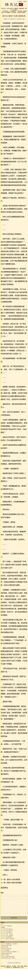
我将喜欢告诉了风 (17, 967)
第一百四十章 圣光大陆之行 (7, 929)
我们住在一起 (9, 967)
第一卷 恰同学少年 (12, 19)
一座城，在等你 (20, 966)
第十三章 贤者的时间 (5, 950)
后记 (2, 924)
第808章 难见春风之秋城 (6, 953)
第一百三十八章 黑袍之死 (6, 932)
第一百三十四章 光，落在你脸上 (8, 938)
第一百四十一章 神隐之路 (6, 925)
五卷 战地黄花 (7, 12)
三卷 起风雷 (19, 11)
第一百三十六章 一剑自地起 (7, 935)
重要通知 (3, 927)
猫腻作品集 (21, 8)
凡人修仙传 (15, 9)
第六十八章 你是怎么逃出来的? (7, 956)
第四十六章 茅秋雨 (13, 879)
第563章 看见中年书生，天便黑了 (8, 958)
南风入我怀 (3, 966)
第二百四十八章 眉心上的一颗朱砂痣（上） (10, 951)
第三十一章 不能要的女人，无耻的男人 (9, 943)
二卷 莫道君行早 (13, 11)
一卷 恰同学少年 (5, 11)
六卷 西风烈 (13, 12)
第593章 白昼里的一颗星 (6, 945)
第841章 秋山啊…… (5, 947)
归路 (22, 967)
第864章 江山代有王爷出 (6, 948)
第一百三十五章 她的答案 (6, 937)
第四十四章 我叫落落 (14, 882)
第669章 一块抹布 (5, 954)
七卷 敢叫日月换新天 (21, 12)
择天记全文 (3, 8)
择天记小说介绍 (10, 8)
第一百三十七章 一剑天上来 (7, 933)
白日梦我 (14, 966)
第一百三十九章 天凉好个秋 (7, 930)
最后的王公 (9, 966)
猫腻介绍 (16, 8)
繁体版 (24, 1)
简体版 (20, 1)
